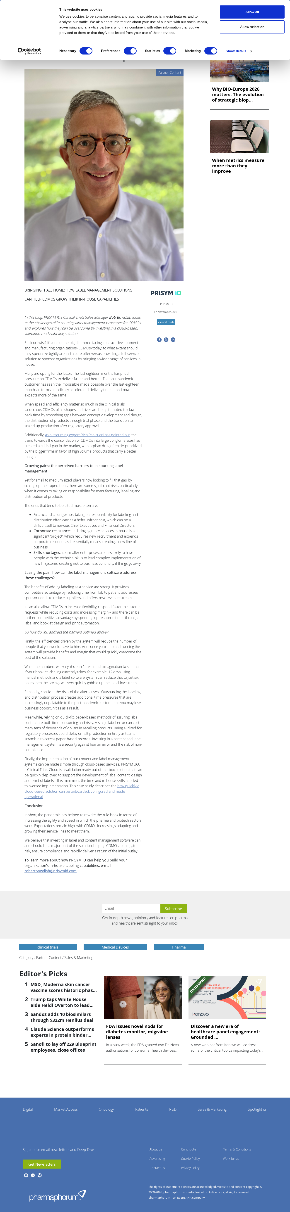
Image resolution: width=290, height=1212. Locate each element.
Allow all (252, 12)
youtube (26, 1175)
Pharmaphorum (57, 1196)
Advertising (157, 1158)
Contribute (188, 1149)
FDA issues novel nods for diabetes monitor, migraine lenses (137, 1032)
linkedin (33, 1175)
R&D (172, 1109)
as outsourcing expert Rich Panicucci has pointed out (87, 434)
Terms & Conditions (237, 1149)
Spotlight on (257, 1109)
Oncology (106, 1109)
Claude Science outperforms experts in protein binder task (62, 1035)
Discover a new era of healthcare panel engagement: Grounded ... (225, 1032)
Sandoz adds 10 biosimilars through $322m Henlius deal (62, 1017)
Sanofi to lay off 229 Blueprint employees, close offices (64, 1047)
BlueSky (39, 1175)
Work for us (231, 1158)
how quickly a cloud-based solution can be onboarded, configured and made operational (81, 791)
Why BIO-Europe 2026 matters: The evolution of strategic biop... (238, 94)
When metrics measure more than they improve (238, 166)
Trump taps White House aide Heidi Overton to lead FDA (60, 1005)
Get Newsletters (42, 1164)
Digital (28, 1109)
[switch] (130, 51)
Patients (141, 1109)
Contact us (157, 1168)
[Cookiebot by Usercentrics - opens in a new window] (29, 51)
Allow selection (252, 27)
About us (156, 1149)
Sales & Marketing (212, 1109)
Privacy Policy (190, 1168)
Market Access (65, 1109)
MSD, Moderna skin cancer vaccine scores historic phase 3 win (63, 990)
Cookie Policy (190, 1158)
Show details (236, 51)
